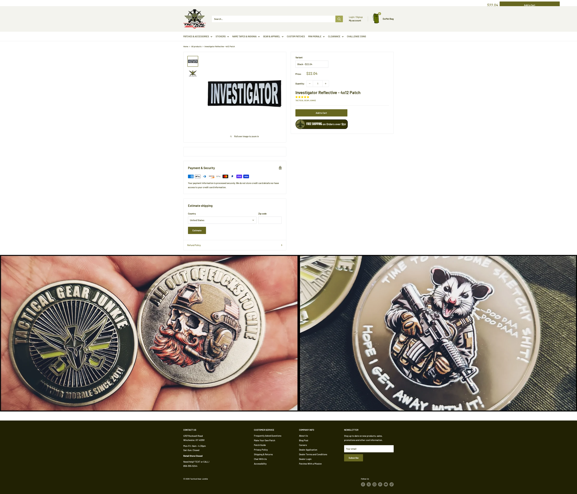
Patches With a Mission (310, 463)
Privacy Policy (261, 449)
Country (192, 213)
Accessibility (260, 463)
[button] (302, 97)
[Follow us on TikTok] (391, 484)
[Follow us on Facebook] (363, 484)
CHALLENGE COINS (356, 36)
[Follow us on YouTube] (386, 484)
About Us (303, 435)
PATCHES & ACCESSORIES (196, 36)
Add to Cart (321, 113)
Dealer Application (308, 449)
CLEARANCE (334, 36)
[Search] (339, 19)
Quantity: (300, 83)
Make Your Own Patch (264, 440)
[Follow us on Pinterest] (380, 484)
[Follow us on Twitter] (369, 484)
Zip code (262, 213)
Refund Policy (194, 245)
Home (185, 46)
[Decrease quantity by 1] (310, 83)
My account (355, 20)
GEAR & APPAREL (271, 36)
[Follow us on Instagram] (374, 484)
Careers (303, 445)
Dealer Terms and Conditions (313, 454)
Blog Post (303, 440)
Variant (299, 57)
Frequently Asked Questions (267, 435)
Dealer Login (305, 459)
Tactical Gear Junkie (305, 100)
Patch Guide (260, 445)
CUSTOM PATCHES (296, 36)
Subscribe (354, 457)
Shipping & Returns (263, 454)
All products (196, 46)
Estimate (196, 230)
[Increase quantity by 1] (325, 83)
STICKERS (221, 36)
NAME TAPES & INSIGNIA (244, 36)
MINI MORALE (314, 36)
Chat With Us (260, 459)
